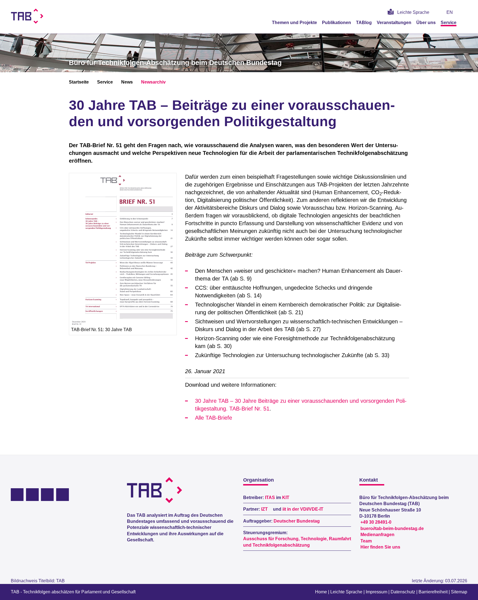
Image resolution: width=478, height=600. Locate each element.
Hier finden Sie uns (380, 547)
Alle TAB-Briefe (213, 418)
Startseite (79, 82)
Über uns (426, 22)
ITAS (270, 497)
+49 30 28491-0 (375, 522)
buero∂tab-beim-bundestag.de (392, 528)
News (127, 82)
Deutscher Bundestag (297, 521)
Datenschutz (403, 591)
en (449, 12)
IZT (264, 509)
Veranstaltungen (394, 22)
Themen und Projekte (294, 22)
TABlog (364, 22)
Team (366, 541)
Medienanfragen (377, 534)
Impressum (376, 591)
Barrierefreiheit (433, 591)
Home (321, 591)
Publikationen (336, 22)
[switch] (465, 12)
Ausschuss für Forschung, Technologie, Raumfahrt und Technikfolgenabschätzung (297, 541)
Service (448, 22)
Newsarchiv (153, 82)
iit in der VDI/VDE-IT (302, 509)
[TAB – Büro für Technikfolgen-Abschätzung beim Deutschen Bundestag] (27, 16)
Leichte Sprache (413, 12)
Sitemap (459, 591)
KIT (285, 497)
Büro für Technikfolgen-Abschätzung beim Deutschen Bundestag (175, 62)
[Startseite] (465, 22)
